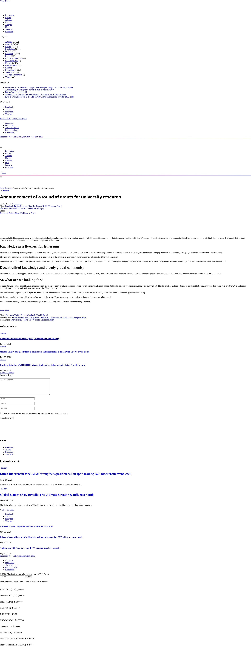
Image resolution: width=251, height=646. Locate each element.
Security (8, 29)
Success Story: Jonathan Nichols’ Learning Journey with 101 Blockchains (35, 94)
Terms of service (12, 128)
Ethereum (9, 32)
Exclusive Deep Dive (14, 58)
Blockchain (10, 49)
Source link (4, 311)
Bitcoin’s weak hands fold (16, 92)
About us (9, 123)
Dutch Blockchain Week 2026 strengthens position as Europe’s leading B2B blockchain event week (65, 473)
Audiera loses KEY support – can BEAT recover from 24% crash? (29, 548)
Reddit (8, 68)
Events (4, 173)
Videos (8, 77)
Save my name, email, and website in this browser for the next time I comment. (35, 413)
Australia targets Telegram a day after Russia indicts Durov (29, 90)
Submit (28, 577)
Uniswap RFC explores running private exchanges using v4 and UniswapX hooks (39, 87)
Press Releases (11, 65)
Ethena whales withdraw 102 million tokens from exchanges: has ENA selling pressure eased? (41, 537)
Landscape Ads (11, 61)
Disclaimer (9, 125)
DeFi (7, 27)
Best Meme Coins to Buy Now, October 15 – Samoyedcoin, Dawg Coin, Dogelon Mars (49, 317)
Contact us (9, 132)
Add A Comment (7, 373)
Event (7, 56)
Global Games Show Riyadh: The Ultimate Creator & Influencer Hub (47, 494)
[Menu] (1, 147)
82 (8, 509)
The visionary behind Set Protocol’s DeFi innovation (32, 320)
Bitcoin (8, 17)
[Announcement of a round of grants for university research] (22, 208)
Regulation (9, 15)
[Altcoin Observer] (35, 146)
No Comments (17, 204)
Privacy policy (11, 130)
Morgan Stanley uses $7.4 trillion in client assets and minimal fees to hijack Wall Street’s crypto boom (44, 352)
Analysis (8, 25)
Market (8, 22)
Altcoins (8, 20)
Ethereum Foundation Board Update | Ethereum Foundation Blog (29, 338)
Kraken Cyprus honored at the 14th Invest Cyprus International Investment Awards (39, 97)
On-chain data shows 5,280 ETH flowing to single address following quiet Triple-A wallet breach (42, 365)
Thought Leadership (13, 75)
